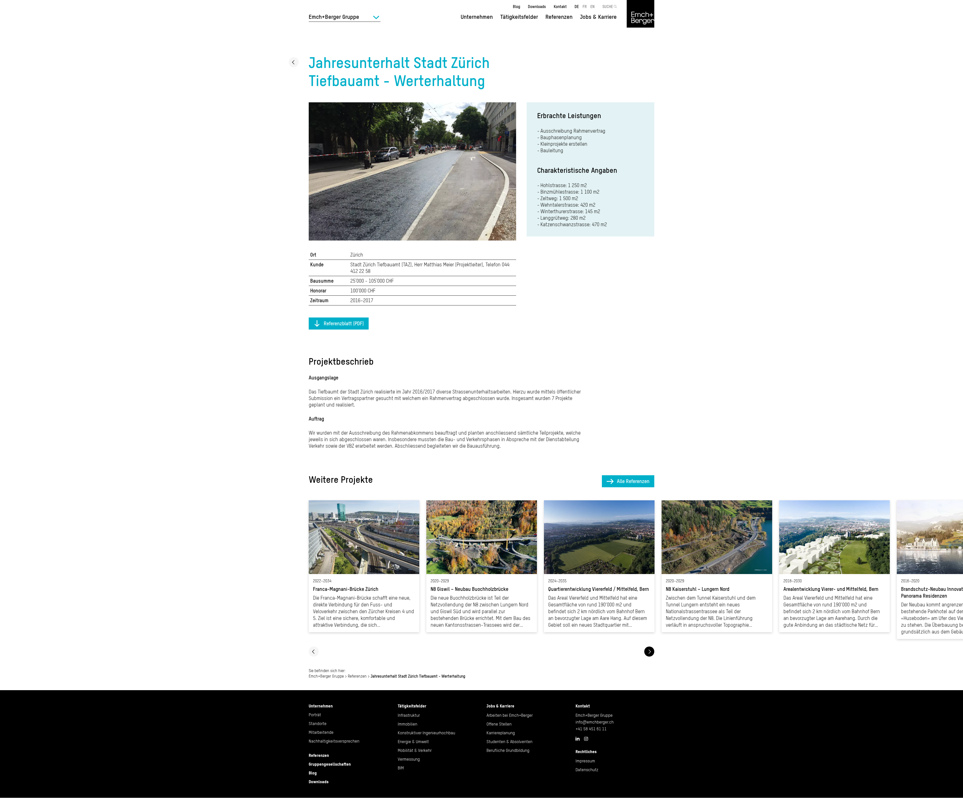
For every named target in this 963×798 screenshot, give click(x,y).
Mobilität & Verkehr (415, 750)
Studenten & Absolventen (509, 741)
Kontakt (560, 6)
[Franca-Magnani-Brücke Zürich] (364, 566)
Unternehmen (321, 705)
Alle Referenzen (633, 481)
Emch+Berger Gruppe (326, 676)
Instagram (586, 739)
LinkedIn (578, 739)
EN (592, 6)
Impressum (585, 760)
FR (585, 6)
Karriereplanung (501, 732)
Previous (314, 652)
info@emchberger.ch (595, 722)
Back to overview (294, 62)
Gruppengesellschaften (330, 764)
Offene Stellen (499, 724)
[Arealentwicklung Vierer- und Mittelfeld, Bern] (834, 566)
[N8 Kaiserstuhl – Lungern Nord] (717, 566)
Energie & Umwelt (413, 741)
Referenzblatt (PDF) (344, 323)
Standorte (318, 723)
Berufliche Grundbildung (508, 750)
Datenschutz (587, 769)
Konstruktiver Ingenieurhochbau (426, 732)
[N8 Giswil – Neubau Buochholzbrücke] (481, 566)
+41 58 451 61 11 (591, 728)
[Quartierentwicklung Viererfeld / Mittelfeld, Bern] (599, 566)
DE (577, 6)
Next (649, 652)
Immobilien (407, 724)
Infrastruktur (409, 715)
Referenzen (559, 17)
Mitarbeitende (321, 732)
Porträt (315, 714)
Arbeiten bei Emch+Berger (510, 715)
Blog (516, 6)
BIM (401, 767)
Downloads (537, 6)
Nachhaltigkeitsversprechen (334, 741)
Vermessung (409, 759)
